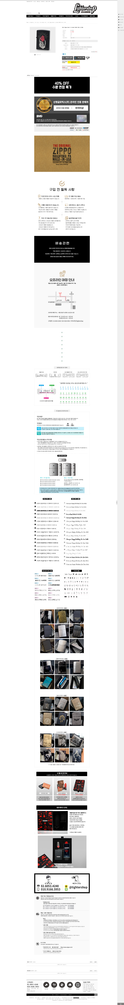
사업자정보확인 (76, 997)
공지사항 (121, 14)
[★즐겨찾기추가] (29, 1)
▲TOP (120, 1004)
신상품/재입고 (30, 16)
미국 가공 (36, 22)
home (27, 22)
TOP (96, 994)
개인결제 (121, 27)
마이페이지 (43, 1)
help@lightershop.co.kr (70, 999)
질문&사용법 (92, 16)
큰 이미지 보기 (38, 54)
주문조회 (52, 1)
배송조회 (121, 22)
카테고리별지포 (46, 16)
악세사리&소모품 (69, 16)
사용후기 (62, 988)
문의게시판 (122, 16)
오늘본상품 (122, 30)
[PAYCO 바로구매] (74, 67)
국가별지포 (38, 16)
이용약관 (56, 994)
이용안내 (70, 994)
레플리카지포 (53, 16)
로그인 (34, 1)
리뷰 (121, 24)
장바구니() (48, 1)
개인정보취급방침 (63, 994)
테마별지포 (61, 16)
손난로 (76, 16)
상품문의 (54, 988)
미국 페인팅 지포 (43, 22)
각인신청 (121, 19)
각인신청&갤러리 (84, 16)
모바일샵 (77, 988)
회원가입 (38, 1)
